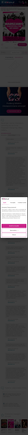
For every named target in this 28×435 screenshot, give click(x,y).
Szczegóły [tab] (12, 202)
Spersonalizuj (13, 230)
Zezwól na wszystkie (14, 225)
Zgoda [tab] (4, 202)
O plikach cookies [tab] (22, 202)
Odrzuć (14, 234)
